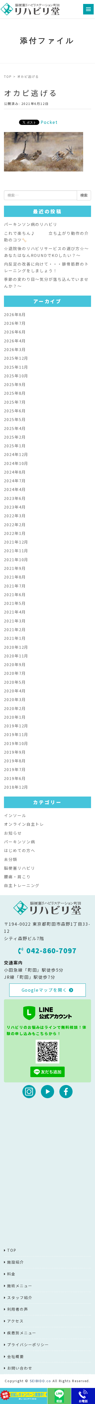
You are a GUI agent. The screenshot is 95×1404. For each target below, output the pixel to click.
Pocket (49, 122)
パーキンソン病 (19, 841)
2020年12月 (16, 647)
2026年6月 (15, 331)
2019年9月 (15, 752)
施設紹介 (15, 1262)
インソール (15, 815)
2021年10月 (16, 559)
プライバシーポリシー (28, 1344)
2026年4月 (15, 340)
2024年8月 (15, 472)
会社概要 (15, 1356)
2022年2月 (15, 524)
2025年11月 (16, 367)
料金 (11, 1273)
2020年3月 (15, 699)
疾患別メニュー (21, 1332)
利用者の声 (17, 1309)
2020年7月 (15, 673)
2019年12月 (16, 725)
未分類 (10, 859)
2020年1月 (15, 717)
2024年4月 (15, 489)
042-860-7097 (51, 950)
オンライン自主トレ (24, 824)
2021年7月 (15, 586)
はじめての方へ (19, 850)
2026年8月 (15, 314)
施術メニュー (19, 1285)
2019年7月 (15, 769)
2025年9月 (15, 384)
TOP (8, 76)
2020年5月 (15, 682)
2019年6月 (15, 778)
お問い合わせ (19, 1368)
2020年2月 (15, 708)
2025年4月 (15, 428)
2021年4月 (15, 612)
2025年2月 (15, 437)
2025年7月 (15, 402)
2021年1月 (15, 638)
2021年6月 (15, 594)
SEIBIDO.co (40, 1380)
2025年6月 (15, 410)
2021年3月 (15, 621)
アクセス (15, 1321)
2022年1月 (15, 533)
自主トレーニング (22, 885)
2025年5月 (15, 419)
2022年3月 (15, 515)
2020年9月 (15, 664)
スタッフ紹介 (19, 1297)
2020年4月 (15, 690)
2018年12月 (16, 787)
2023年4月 (15, 507)
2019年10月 (16, 743)
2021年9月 (15, 568)
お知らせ (13, 833)
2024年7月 (15, 480)
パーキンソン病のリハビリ (31, 224)
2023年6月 (15, 498)
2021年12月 (16, 542)
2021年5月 (15, 603)
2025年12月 (16, 358)
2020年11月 (16, 655)
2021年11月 (16, 550)
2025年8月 (15, 393)
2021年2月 (15, 629)
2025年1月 (15, 445)
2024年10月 (16, 463)
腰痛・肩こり (17, 876)
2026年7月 (15, 323)
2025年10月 (16, 375)
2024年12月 (16, 454)
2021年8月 (15, 577)
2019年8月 (15, 760)
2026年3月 (15, 349)
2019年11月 (16, 734)
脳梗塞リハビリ (19, 868)
